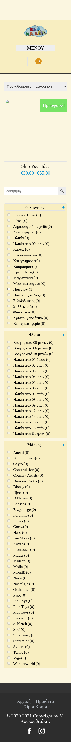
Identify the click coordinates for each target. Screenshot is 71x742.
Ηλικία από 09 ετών (31, 243)
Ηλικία (21, 238)
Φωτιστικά (24, 312)
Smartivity (24, 635)
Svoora (21, 646)
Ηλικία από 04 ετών (31, 376)
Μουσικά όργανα (29, 283)
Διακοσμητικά (27, 232)
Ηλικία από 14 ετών (31, 416)
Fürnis (21, 521)
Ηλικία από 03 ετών (31, 371)
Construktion (26, 469)
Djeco (20, 492)
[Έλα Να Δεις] (35, 35)
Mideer (21, 561)
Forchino (23, 515)
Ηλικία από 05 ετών (31, 382)
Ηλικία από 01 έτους (32, 359)
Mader (21, 555)
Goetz (20, 526)
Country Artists (28, 475)
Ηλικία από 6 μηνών (31, 433)
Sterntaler (23, 641)
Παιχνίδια (23, 289)
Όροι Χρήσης (37, 706)
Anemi (21, 452)
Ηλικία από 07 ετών (31, 394)
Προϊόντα (45, 701)
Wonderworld (26, 663)
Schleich (22, 624)
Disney (21, 486)
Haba (20, 532)
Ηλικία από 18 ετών (31, 428)
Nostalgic (23, 584)
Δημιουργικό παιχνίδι (32, 226)
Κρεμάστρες (25, 272)
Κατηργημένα (26, 260)
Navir (20, 578)
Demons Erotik (28, 481)
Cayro (20, 464)
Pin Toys (23, 601)
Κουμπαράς (25, 266)
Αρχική (24, 701)
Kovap (21, 544)
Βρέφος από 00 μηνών (33, 342)
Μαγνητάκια (25, 278)
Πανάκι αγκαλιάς (29, 295)
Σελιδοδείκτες (26, 300)
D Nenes (22, 498)
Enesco (21, 504)
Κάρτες (21, 249)
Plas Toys (23, 612)
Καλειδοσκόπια (27, 255)
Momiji (22, 572)
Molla (20, 566)
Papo (19, 595)
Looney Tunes (27, 215)
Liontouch (24, 549)
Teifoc (21, 652)
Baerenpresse (26, 458)
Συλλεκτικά (25, 306)
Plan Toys (23, 606)
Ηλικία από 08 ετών (31, 399)
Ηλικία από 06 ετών (31, 388)
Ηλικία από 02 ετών (31, 365)
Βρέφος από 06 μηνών (33, 348)
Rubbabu (23, 618)
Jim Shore (24, 538)
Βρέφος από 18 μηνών (33, 354)
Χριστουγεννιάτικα (30, 318)
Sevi (19, 629)
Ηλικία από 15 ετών (31, 422)
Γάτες (20, 221)
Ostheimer (24, 589)
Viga (19, 658)
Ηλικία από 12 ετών (31, 411)
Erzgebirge (24, 509)
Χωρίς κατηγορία (29, 323)
